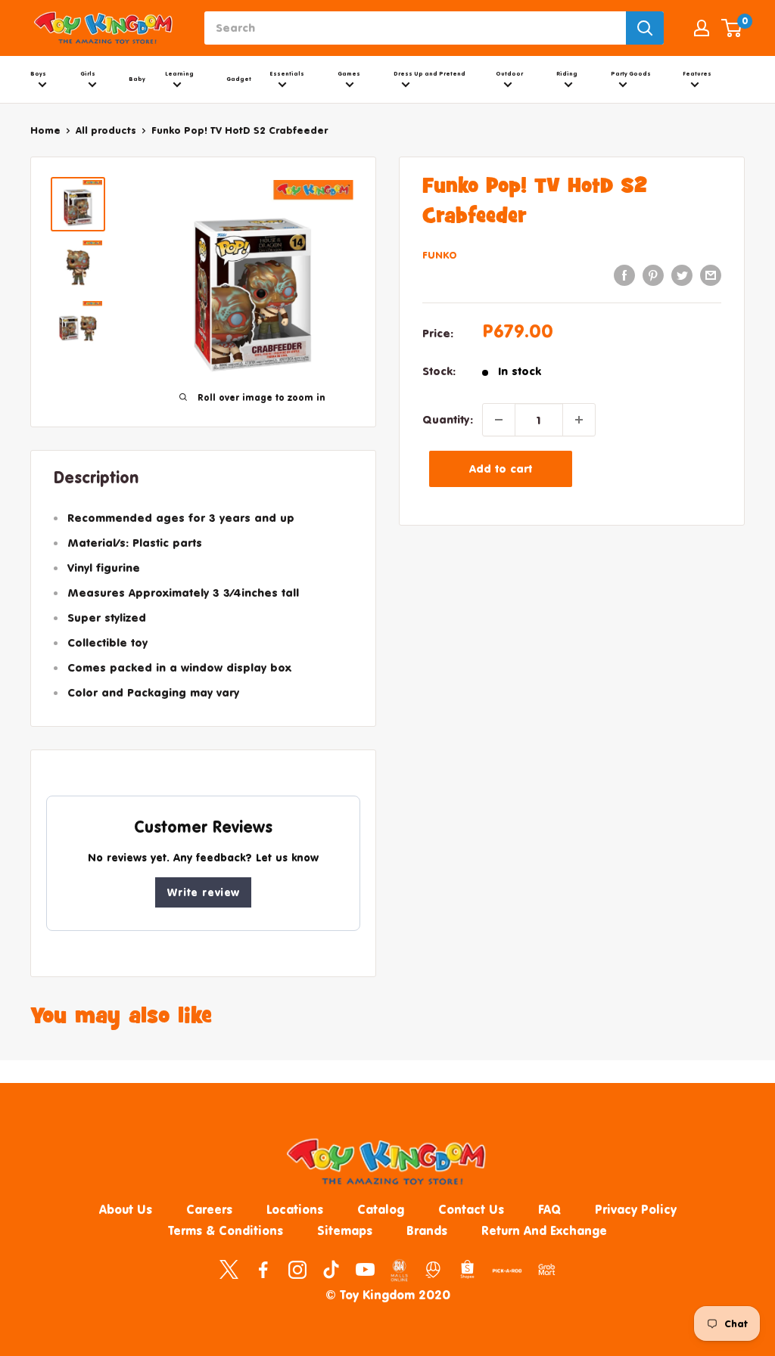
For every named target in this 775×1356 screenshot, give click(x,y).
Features (697, 73)
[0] (732, 28)
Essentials (287, 73)
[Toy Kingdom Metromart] (433, 1269)
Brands (426, 1230)
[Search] (645, 28)
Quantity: (447, 419)
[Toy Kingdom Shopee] (467, 1269)
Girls (87, 73)
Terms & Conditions (225, 1230)
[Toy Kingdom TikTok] (331, 1269)
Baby (137, 79)
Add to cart (500, 468)
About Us (125, 1209)
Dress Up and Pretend (429, 73)
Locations (294, 1209)
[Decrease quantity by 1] (499, 420)
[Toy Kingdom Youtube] (365, 1269)
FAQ (549, 1209)
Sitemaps (344, 1230)
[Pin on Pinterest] (653, 275)
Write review (203, 892)
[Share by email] (710, 275)
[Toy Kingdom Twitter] (228, 1269)
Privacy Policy (636, 1209)
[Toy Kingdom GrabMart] (546, 1269)
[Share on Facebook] (624, 275)
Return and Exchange (544, 1230)
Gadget (238, 79)
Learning (179, 73)
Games (349, 73)
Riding (566, 73)
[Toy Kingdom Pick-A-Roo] (507, 1273)
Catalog (380, 1209)
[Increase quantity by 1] (579, 420)
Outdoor (509, 73)
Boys (38, 73)
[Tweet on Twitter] (682, 275)
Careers (209, 1209)
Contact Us (471, 1209)
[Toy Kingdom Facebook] (263, 1269)
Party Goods (631, 73)
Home (45, 130)
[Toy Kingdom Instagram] (297, 1269)
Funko (439, 255)
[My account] (701, 28)
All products (106, 130)
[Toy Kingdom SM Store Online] (399, 1270)
